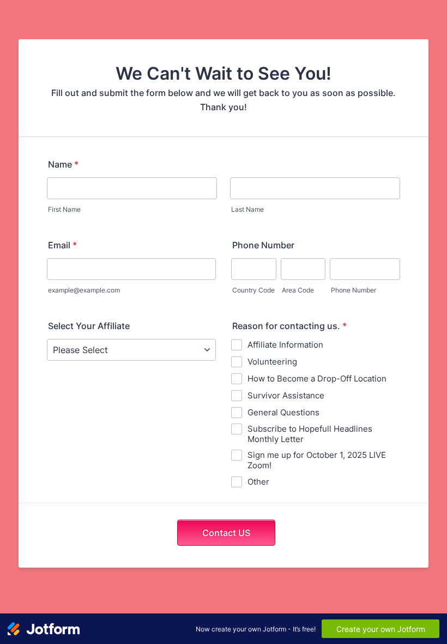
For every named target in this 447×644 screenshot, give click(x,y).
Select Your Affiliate (89, 325)
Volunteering (272, 361)
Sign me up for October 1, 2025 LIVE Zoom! (316, 460)
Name (63, 164)
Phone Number (263, 245)
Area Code (298, 290)
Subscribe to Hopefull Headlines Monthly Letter (309, 434)
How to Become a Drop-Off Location (316, 378)
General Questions (283, 412)
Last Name (247, 209)
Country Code (253, 290)
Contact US (226, 532)
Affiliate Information (285, 344)
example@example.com (84, 290)
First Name (64, 209)
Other (258, 481)
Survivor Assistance (285, 395)
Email (62, 245)
